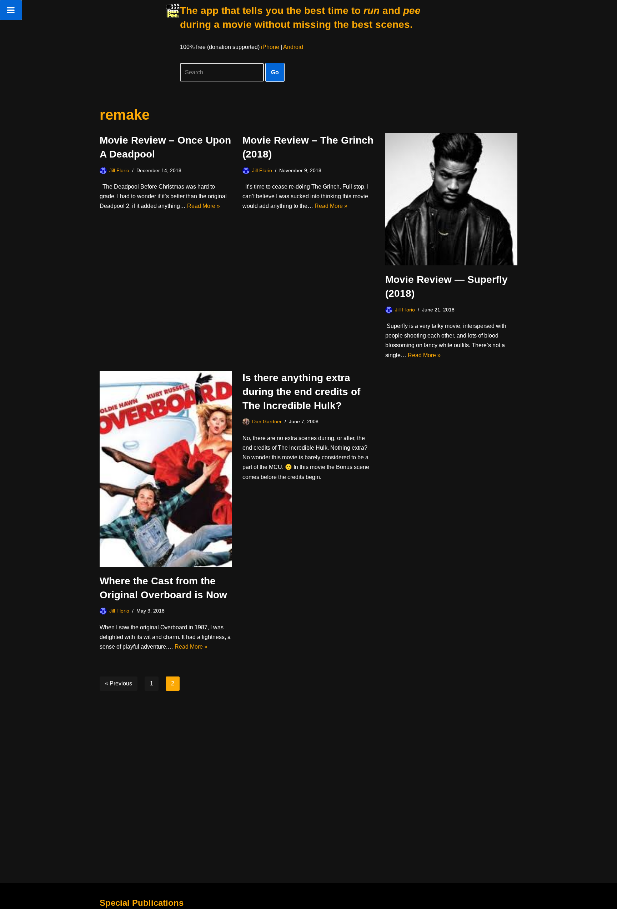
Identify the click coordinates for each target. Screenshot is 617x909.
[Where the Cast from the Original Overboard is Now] (166, 469)
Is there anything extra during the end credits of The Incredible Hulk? (301, 391)
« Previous (118, 683)
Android (293, 47)
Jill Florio (119, 170)
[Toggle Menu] (11, 10)
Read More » (203, 206)
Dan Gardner (267, 421)
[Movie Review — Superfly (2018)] (451, 199)
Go (275, 72)
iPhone (270, 47)
